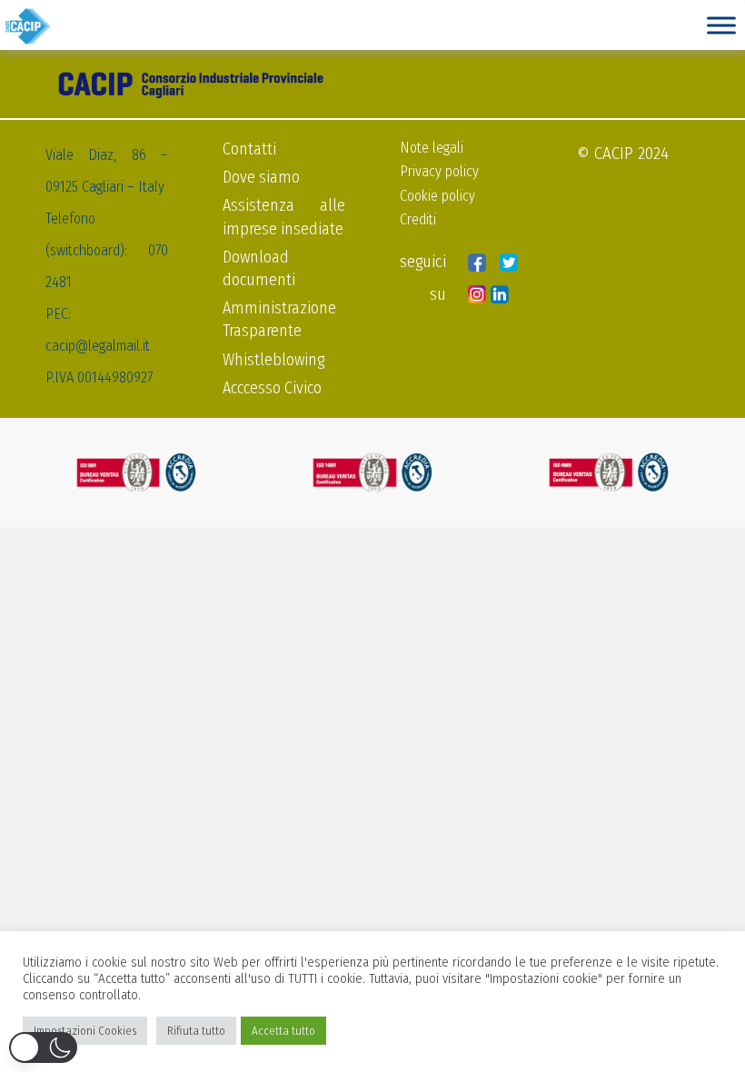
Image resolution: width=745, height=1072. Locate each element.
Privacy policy (439, 171)
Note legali (431, 147)
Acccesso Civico (272, 388)
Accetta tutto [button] (283, 1030)
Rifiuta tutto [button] (196, 1030)
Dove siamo (261, 177)
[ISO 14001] (372, 472)
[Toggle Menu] (721, 25)
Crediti (418, 219)
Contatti (249, 149)
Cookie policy (437, 195)
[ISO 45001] (609, 472)
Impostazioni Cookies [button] (85, 1030)
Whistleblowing (273, 360)
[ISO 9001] (136, 472)
